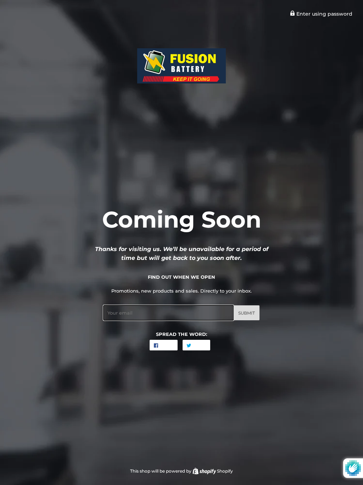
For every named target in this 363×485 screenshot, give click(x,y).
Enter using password (323, 14)
